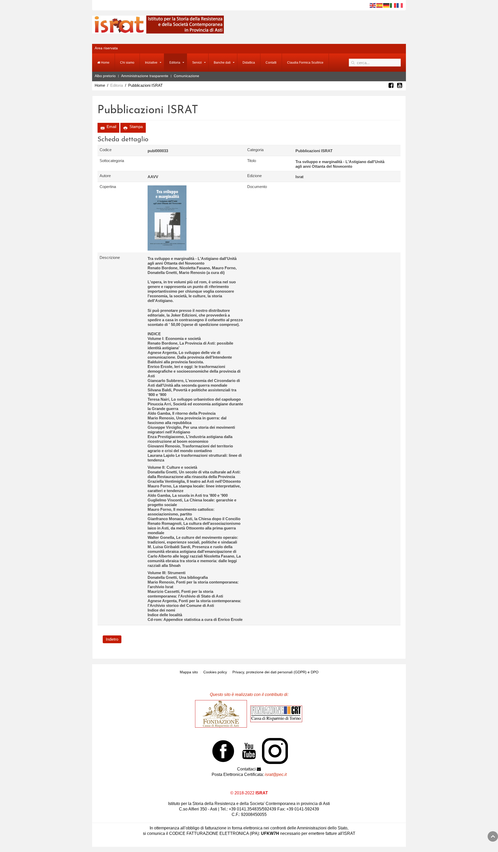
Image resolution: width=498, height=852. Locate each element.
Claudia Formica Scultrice (305, 62)
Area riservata (106, 48)
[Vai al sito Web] (222, 713)
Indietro (112, 639)
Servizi (197, 62)
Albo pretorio (105, 76)
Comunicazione (186, 76)
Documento (257, 186)
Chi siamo (127, 62)
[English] (373, 5)
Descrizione (110, 257)
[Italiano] (393, 5)
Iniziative (151, 62)
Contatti (271, 62)
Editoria (174, 62)
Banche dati (222, 62)
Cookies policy (215, 672)
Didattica (249, 62)
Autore (105, 175)
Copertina (108, 186)
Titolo (251, 160)
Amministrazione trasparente (144, 76)
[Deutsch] (386, 5)
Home (104, 62)
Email (111, 126)
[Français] (400, 5)
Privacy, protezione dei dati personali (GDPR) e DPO (275, 672)
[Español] (379, 5)
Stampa (135, 126)
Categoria (255, 149)
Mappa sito (189, 672)
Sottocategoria (112, 160)
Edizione (254, 175)
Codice (106, 149)
